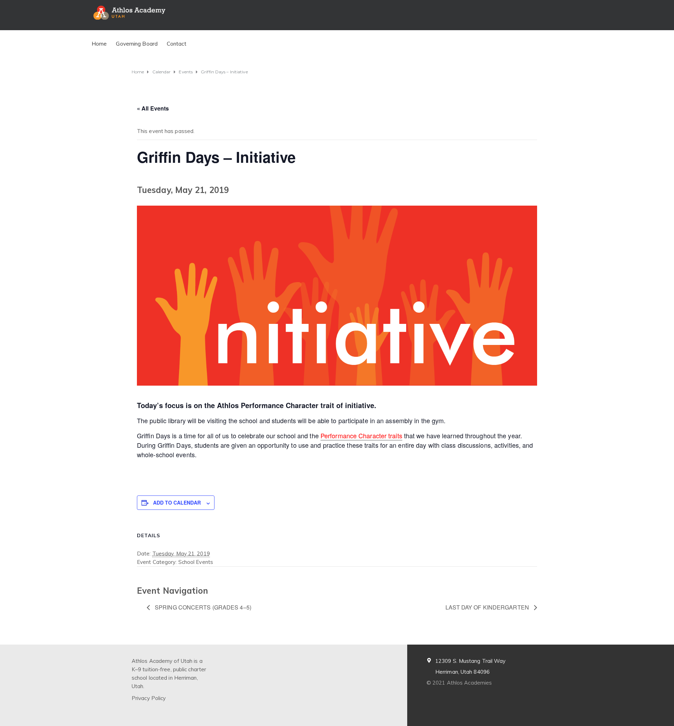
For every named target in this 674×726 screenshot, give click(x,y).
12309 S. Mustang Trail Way (470, 661)
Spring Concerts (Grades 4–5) (202, 607)
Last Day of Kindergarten (488, 607)
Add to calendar (177, 502)
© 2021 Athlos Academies (459, 682)
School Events (195, 562)
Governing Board (137, 43)
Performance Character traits (361, 435)
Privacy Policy (149, 698)
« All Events (153, 108)
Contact (176, 43)
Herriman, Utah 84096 (462, 671)
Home (99, 43)
